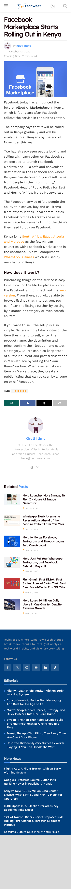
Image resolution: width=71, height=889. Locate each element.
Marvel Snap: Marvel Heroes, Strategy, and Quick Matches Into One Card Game (36, 712)
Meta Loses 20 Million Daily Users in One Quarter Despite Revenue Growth (42, 604)
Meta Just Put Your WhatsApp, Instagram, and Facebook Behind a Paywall (43, 562)
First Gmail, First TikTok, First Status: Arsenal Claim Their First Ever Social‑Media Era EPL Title (44, 583)
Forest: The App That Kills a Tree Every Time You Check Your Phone (36, 735)
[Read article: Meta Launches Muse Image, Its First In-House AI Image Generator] (12, 499)
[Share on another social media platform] (60, 403)
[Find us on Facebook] (7, 667)
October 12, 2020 (19, 51)
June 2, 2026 (31, 550)
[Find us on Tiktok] (55, 667)
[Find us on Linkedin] (45, 667)
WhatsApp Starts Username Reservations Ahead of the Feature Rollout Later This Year (43, 520)
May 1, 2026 (30, 613)
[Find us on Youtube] (36, 667)
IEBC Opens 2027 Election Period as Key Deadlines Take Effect (31, 808)
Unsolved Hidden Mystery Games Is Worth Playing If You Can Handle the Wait (35, 745)
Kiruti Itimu (23, 45)
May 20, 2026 (31, 592)
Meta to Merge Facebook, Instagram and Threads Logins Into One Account (43, 541)
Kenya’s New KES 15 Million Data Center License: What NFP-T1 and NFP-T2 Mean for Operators (33, 794)
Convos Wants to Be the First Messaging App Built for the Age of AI (34, 702)
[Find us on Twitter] (17, 667)
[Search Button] (65, 6)
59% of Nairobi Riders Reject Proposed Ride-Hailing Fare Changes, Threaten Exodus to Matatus (34, 821)
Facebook (19, 390)
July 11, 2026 (31, 529)
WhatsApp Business (19, 257)
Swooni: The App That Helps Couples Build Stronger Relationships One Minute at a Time (35, 723)
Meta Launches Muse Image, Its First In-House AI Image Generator (44, 499)
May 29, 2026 (31, 571)
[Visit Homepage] (29, 6)
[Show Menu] (6, 6)
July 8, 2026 (30, 508)
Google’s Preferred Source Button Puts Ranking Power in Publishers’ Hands (30, 782)
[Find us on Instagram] (26, 667)
